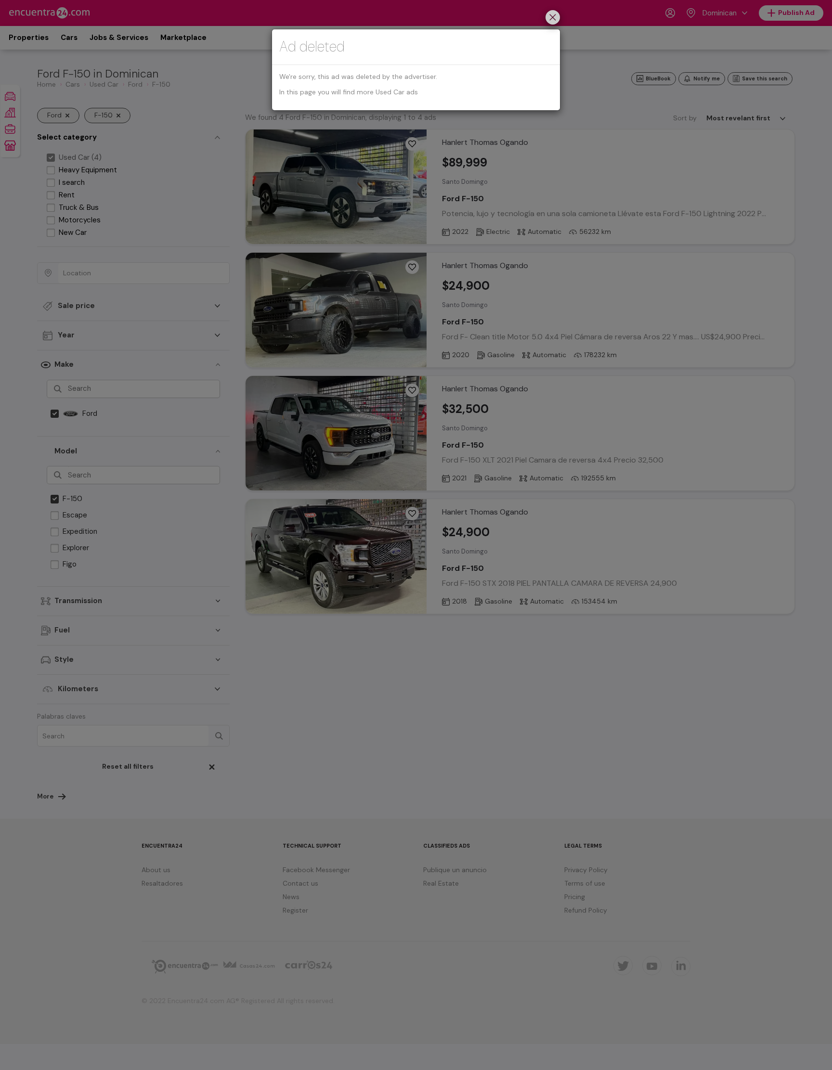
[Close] (553, 18)
